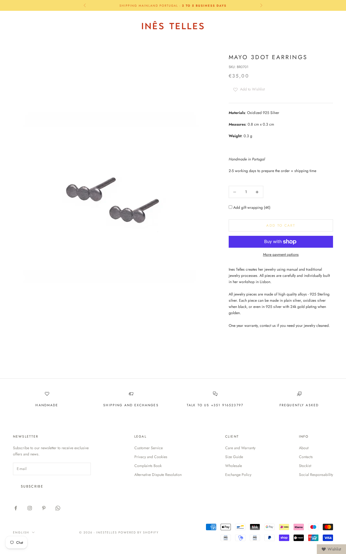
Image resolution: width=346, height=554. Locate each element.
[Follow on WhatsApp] (58, 508)
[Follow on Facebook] (15, 508)
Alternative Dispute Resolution (158, 474)
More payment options (281, 254)
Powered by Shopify (138, 532)
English (281, 25)
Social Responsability (316, 474)
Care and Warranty (240, 448)
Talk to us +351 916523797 (215, 405)
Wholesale (233, 465)
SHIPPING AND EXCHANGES (131, 405)
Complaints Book (148, 465)
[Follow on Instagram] (29, 508)
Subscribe (32, 486)
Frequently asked (299, 405)
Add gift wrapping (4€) (251, 207)
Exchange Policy (238, 474)
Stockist (305, 465)
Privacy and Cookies (150, 456)
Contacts (306, 456)
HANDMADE (46, 405)
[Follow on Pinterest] (43, 508)
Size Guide (234, 456)
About (303, 448)
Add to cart (280, 225)
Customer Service (148, 448)
